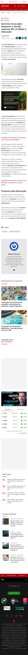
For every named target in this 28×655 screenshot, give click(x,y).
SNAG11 (10, 9)
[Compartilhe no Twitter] (20, 38)
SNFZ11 (4, 9)
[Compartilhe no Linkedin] (25, 38)
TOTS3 (5, 413)
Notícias (3, 12)
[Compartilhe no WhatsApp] (22, 38)
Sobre (2, 575)
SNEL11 (16, 9)
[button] (22, 6)
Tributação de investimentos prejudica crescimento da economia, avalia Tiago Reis (11, 304)
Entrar (24, 1)
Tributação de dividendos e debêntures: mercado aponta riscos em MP (12, 328)
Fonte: (22, 433)
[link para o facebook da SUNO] (7, 615)
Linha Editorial (22, 575)
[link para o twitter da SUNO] (11, 615)
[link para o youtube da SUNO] (20, 615)
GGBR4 (5, 420)
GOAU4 (5, 416)
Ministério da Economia (15, 231)
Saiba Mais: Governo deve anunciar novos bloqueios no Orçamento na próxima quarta (13, 182)
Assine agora (14, 593)
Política (8, 12)
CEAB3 (5, 424)
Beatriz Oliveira (14, 254)
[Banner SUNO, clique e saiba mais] (14, 102)
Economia (6, 20)
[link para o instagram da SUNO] (16, 615)
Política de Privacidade (11, 575)
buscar (15, 6)
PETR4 (5, 427)
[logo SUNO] (13, 2)
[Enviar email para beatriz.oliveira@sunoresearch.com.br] (14, 270)
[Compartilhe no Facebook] (17, 38)
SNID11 (21, 9)
